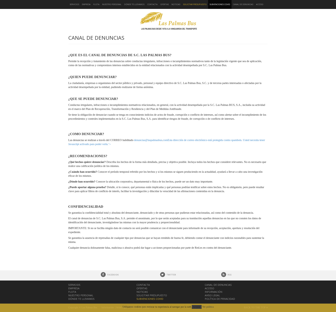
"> (109, 144)
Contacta (152, 4)
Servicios (74, 4)
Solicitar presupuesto (195, 4)
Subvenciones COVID (219, 4)
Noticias (176, 4)
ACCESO (259, 4)
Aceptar (197, 307)
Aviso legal (212, 295)
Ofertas (164, 4)
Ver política (208, 307)
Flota (96, 4)
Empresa (86, 4)
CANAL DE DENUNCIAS (243, 4)
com (165, 140)
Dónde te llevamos (134, 4)
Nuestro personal (111, 4)
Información (213, 291)
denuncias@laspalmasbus (148, 140)
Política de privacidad (220, 298)
